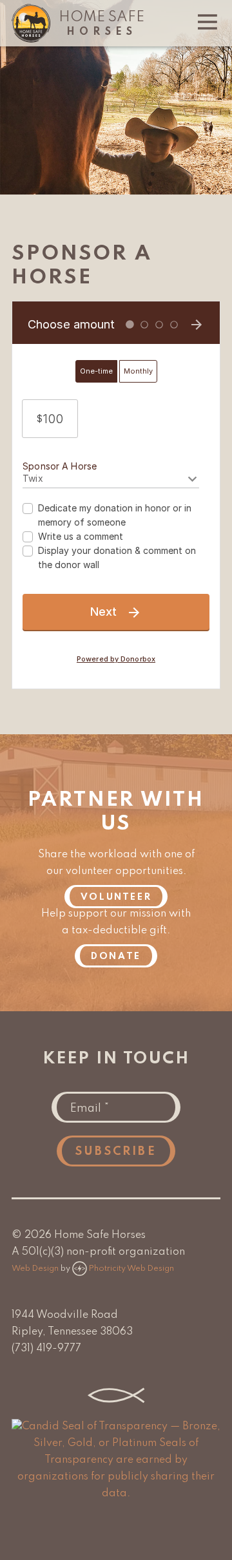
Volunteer (116, 897)
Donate (116, 956)
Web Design (35, 1268)
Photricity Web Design (131, 1268)
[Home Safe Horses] (31, 40)
